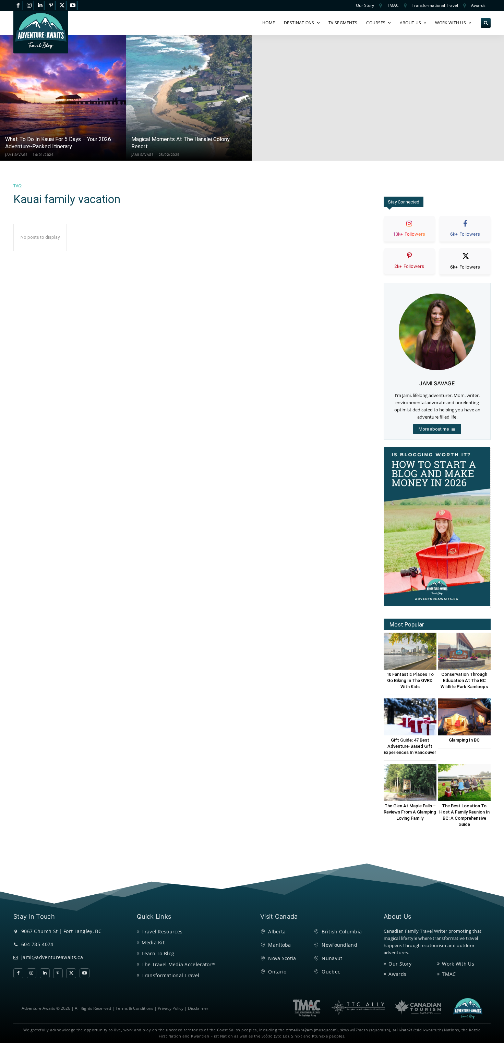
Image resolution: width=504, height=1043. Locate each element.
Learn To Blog (158, 953)
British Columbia (342, 931)
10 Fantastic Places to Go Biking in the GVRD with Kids (410, 680)
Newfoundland (339, 945)
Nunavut (332, 958)
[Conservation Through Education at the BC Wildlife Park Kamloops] (464, 651)
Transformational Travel (170, 975)
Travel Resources (162, 931)
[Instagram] (29, 6)
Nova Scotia (282, 958)
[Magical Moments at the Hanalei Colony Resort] (189, 98)
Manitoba (279, 945)
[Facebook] (18, 6)
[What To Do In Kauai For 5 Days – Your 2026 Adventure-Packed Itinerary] (63, 98)
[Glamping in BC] (464, 716)
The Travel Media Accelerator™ (179, 964)
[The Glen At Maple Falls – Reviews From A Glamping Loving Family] (410, 782)
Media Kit (153, 942)
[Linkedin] (40, 6)
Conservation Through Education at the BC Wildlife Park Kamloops (464, 680)
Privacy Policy (170, 1008)
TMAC (449, 974)
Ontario (277, 971)
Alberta (277, 931)
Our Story (399, 963)
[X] (62, 6)
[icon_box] (409, 234)
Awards (397, 974)
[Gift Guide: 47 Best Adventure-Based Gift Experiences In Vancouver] (410, 716)
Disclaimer (198, 1008)
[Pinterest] (51, 6)
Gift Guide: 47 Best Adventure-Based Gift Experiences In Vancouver (410, 746)
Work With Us (458, 963)
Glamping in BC (464, 740)
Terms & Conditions (134, 1008)
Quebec (331, 971)
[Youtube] (73, 6)
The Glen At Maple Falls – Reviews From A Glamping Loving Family (410, 812)
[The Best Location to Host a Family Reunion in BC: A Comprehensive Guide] (464, 782)
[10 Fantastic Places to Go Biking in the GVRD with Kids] (410, 651)
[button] (486, 23)
